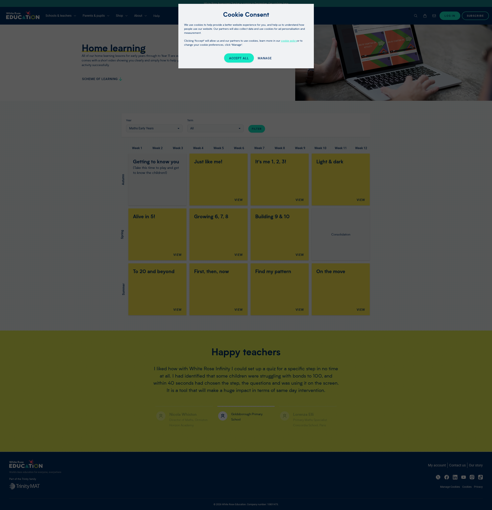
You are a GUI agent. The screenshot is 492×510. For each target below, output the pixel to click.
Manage (265, 58)
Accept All (239, 58)
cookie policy (289, 40)
